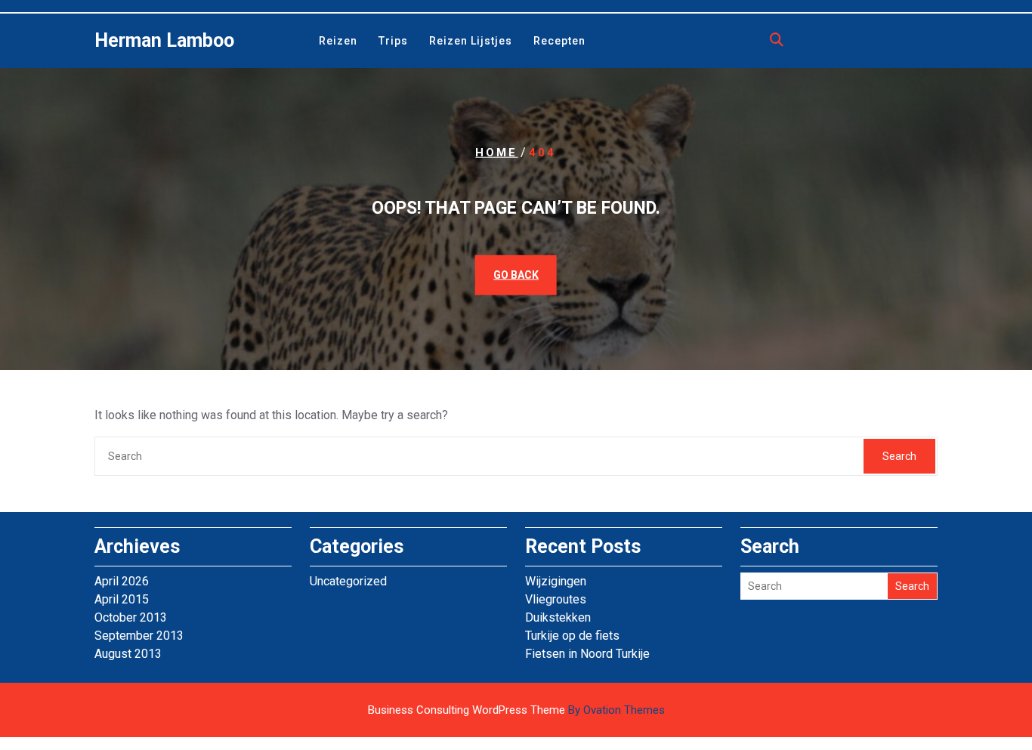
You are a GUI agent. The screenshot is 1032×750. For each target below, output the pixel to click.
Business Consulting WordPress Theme (516, 710)
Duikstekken (558, 617)
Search (899, 456)
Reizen (338, 41)
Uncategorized (348, 581)
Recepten (559, 41)
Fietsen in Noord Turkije (587, 654)
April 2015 (121, 599)
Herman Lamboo (164, 40)
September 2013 (139, 635)
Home (496, 152)
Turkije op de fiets (572, 635)
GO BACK (516, 274)
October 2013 (130, 617)
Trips (393, 41)
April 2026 (121, 581)
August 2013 (128, 654)
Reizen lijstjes (470, 41)
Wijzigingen (555, 581)
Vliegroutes (555, 599)
